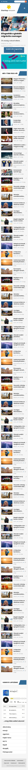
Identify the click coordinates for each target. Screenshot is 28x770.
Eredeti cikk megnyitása (14, 49)
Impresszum (14, 763)
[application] (14, 61)
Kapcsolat (6, 763)
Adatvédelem (20, 760)
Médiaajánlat (21, 763)
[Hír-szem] (9, 8)
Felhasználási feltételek (9, 760)
